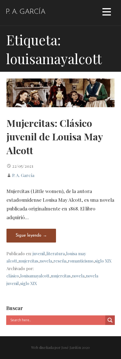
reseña (59, 261)
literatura (55, 253)
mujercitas (28, 261)
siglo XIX (103, 261)
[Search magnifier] (110, 320)
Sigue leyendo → (31, 236)
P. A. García (25, 11)
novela (46, 261)
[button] (106, 13)
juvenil (39, 253)
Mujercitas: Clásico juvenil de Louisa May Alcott (54, 136)
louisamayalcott (35, 276)
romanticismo (80, 261)
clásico (12, 276)
